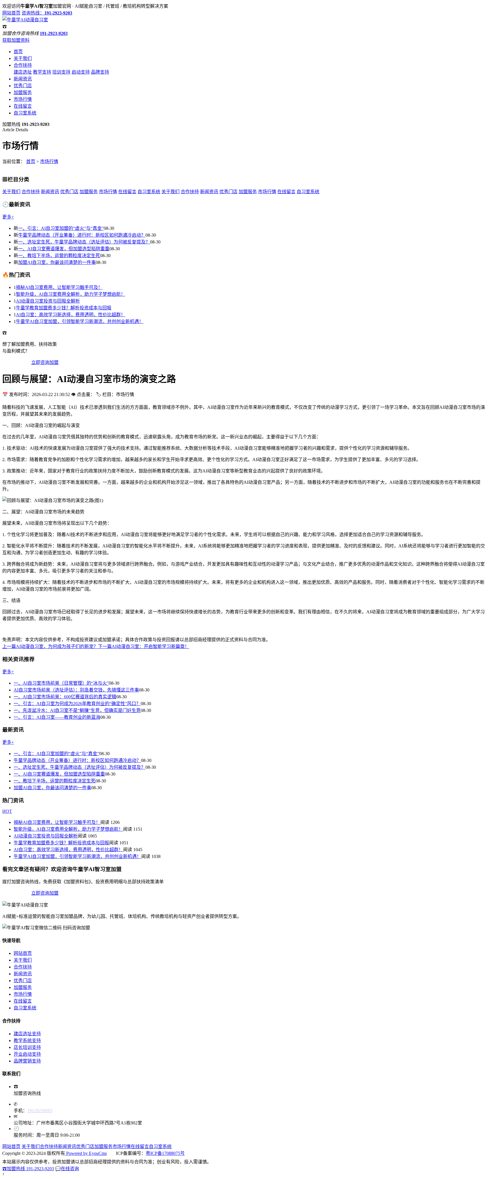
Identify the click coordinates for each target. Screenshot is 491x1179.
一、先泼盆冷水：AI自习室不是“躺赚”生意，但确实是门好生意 (77, 710)
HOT (7, 811)
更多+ (8, 216)
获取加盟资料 (16, 40)
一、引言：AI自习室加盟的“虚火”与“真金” (61, 228)
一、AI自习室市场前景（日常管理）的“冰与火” (61, 683)
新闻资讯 (23, 78)
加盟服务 (23, 92)
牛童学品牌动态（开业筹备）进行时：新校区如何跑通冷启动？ (81, 235)
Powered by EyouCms (86, 1153)
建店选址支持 (27, 1033)
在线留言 (23, 106)
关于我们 (23, 58)
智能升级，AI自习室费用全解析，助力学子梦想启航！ (70, 294)
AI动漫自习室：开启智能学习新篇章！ (143, 646)
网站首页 (11, 13)
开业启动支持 (27, 1054)
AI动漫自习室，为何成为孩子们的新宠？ (50, 646)
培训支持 (61, 72)
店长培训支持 (27, 1047)
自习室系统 (25, 113)
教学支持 (42, 72)
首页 (18, 51)
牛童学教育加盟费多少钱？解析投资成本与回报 (63, 307)
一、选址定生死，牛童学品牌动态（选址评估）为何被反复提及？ (84, 241)
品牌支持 (100, 72)
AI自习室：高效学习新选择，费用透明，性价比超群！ (70, 314)
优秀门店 (23, 85)
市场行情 (23, 99)
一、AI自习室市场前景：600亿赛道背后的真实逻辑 (65, 696)
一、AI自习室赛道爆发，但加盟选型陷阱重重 (63, 248)
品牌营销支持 (27, 1061)
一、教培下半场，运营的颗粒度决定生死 (59, 255)
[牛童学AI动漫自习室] (25, 19)
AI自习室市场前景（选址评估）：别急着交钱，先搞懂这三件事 (76, 690)
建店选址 (23, 72)
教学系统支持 (27, 1040)
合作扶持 (23, 65)
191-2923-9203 (54, 33)
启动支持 (81, 72)
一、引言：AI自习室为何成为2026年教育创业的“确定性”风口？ (77, 703)
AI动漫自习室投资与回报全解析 (48, 301)
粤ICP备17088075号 (165, 1153)
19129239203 (39, 1110)
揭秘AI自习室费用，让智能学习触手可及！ (59, 287)
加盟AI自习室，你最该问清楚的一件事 (57, 262)
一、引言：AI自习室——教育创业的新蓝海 (57, 717)
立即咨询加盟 (45, 362)
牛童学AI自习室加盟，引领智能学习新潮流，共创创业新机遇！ (79, 321)
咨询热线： (47, 13)
